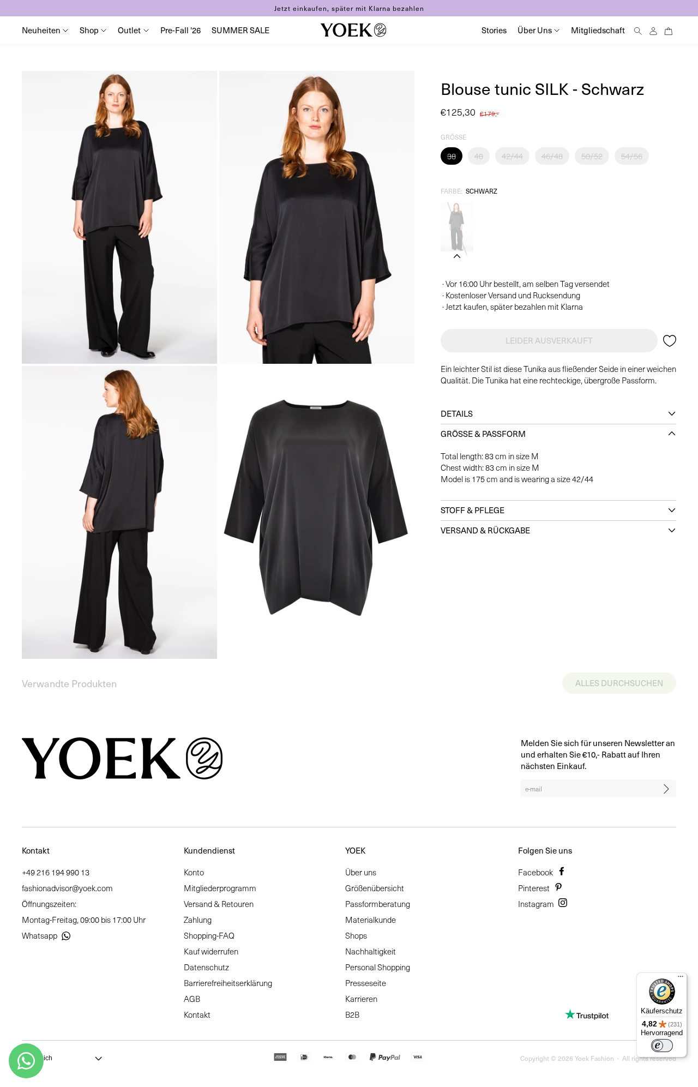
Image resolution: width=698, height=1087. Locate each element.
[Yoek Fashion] (353, 30)
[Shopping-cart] (668, 29)
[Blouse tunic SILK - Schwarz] (457, 226)
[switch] (662, 1045)
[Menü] (680, 979)
